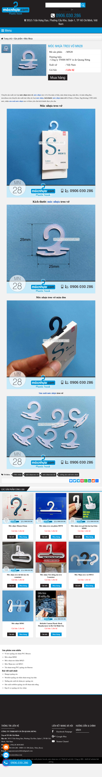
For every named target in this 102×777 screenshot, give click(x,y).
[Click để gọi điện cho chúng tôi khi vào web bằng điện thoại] (6, 763)
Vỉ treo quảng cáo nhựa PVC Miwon (18, 654)
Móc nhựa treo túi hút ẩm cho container (18, 576)
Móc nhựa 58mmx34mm (18, 526)
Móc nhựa (18, 475)
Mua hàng (57, 77)
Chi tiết (11, 537)
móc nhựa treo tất (49, 475)
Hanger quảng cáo (11, 674)
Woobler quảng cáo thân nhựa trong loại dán (21, 678)
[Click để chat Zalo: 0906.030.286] (6, 755)
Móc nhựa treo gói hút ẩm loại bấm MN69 (84, 527)
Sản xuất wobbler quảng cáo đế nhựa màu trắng (22, 684)
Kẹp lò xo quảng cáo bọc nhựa (16, 688)
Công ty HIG (79, 759)
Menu (8, 30)
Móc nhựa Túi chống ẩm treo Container (51, 576)
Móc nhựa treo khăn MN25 (14, 661)
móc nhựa (37, 95)
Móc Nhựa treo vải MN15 (84, 575)
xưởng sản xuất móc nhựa (69, 475)
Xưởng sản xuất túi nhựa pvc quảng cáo (19, 681)
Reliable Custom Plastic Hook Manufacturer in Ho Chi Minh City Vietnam (51, 624)
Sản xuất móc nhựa (47, 393)
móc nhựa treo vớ (32, 475)
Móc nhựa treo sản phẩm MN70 (51, 526)
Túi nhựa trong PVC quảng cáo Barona (19, 667)
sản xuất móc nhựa (16, 101)
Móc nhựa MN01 (18, 623)
